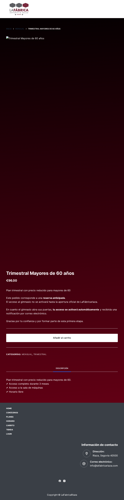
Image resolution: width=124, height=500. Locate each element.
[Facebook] (60, 481)
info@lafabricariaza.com (104, 465)
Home (9, 408)
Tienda (9, 430)
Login (9, 434)
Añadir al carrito (62, 337)
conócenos (12, 412)
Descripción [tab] (62, 368)
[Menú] (116, 9)
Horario (10, 421)
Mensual (27, 354)
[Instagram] (64, 481)
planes (9, 417)
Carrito (10, 425)
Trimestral (40, 354)
